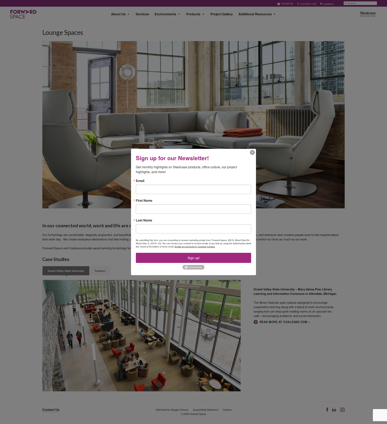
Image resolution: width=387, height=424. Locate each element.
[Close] (252, 152)
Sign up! (194, 258)
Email (140, 180)
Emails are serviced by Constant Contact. (195, 246)
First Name (144, 200)
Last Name (144, 220)
